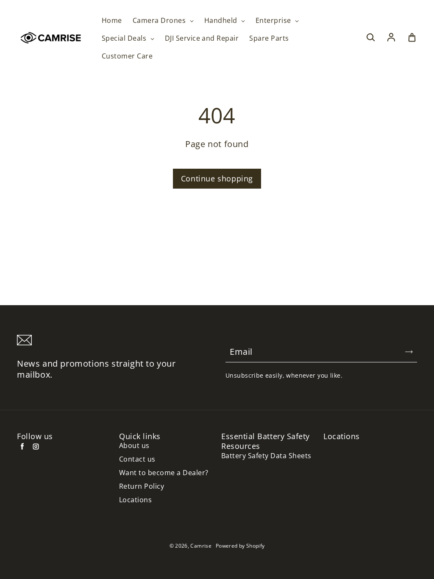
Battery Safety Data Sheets (266, 455)
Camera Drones (160, 20)
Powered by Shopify (240, 545)
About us (134, 445)
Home (112, 20)
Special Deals (125, 38)
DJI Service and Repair (202, 38)
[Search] (370, 38)
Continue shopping (217, 178)
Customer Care (127, 56)
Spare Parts (269, 38)
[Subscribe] (409, 351)
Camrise (200, 545)
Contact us (137, 459)
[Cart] (412, 38)
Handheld (221, 20)
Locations (135, 499)
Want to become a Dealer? (164, 472)
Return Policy (141, 486)
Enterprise (274, 20)
